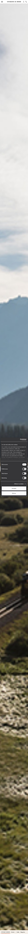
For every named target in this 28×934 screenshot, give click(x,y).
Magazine (22, 932)
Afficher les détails (19, 483)
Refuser (14, 493)
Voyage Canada (5, 932)
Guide (18, 932)
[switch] (24, 469)
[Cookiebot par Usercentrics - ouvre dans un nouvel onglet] (20, 440)
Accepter (14, 488)
